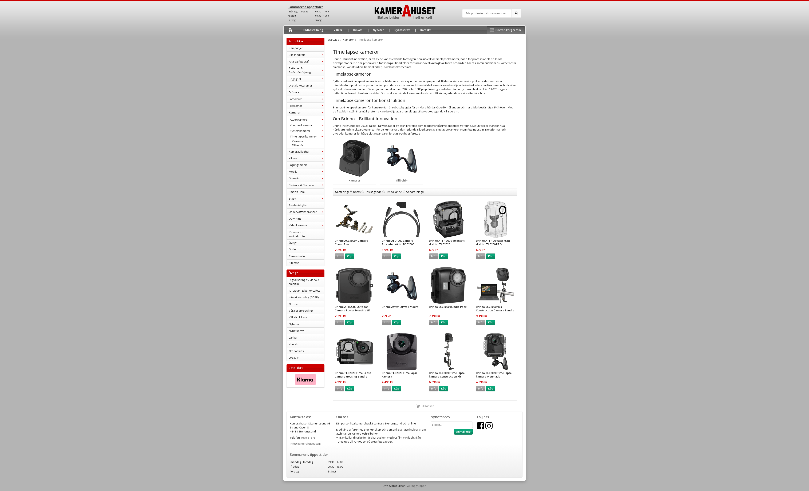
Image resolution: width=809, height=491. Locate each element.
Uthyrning (295, 218)
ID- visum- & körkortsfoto (304, 290)
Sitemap (294, 263)
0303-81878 (308, 437)
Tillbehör (297, 145)
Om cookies (296, 351)
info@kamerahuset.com (305, 444)
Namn (357, 192)
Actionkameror (299, 119)
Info (339, 256)
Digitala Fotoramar (300, 85)
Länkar (293, 337)
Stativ (292, 198)
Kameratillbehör (299, 151)
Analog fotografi (299, 61)
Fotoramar (295, 106)
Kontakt (425, 30)
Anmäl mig (463, 432)
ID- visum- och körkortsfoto (298, 234)
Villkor (338, 30)
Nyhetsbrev (402, 30)
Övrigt (292, 243)
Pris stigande (373, 192)
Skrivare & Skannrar (302, 185)
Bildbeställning (313, 30)
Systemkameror (300, 131)
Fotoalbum (295, 99)
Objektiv (294, 178)
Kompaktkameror (301, 125)
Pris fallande (394, 192)
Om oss (357, 30)
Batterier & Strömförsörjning (300, 70)
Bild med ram (297, 55)
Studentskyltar (298, 205)
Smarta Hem (297, 192)
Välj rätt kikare (298, 317)
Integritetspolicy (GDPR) (304, 297)
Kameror (295, 112)
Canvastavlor (297, 256)
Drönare (294, 92)
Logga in (294, 357)
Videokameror (298, 225)
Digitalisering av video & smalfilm (304, 282)
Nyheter (378, 30)
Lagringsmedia (298, 165)
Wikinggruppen (416, 486)
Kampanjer (296, 48)
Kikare (293, 158)
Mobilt (293, 171)
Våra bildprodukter (301, 310)
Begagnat (295, 79)
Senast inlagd (415, 192)
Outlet (293, 249)
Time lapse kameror (303, 136)
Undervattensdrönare (303, 212)
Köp (349, 256)
